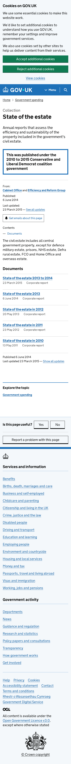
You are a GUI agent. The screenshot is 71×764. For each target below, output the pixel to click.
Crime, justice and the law (22, 515)
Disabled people (15, 522)
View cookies (35, 78)
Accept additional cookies (35, 59)
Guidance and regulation (21, 626)
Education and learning (20, 537)
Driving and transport (18, 530)
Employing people (16, 544)
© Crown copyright (35, 754)
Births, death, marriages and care (27, 486)
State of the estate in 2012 (23, 309)
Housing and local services (22, 559)
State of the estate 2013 (21, 294)
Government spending (29, 100)
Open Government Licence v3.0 (26, 720)
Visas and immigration (19, 581)
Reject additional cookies (35, 69)
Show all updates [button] (53, 361)
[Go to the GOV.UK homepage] (17, 90)
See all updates (35, 209)
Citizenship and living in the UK (25, 508)
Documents (14, 233)
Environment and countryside (24, 551)
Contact (47, 685)
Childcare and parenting (21, 501)
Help (6, 680)
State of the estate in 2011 (23, 325)
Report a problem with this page (35, 440)
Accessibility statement (20, 685)
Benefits (9, 479)
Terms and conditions (18, 691)
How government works (20, 655)
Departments (13, 612)
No (60, 425)
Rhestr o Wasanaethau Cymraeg (26, 696)
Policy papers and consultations (26, 641)
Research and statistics (20, 633)
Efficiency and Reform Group (46, 190)
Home (6, 100)
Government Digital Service (23, 702)
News (7, 619)
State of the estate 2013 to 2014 (27, 278)
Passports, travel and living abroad (28, 573)
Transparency (13, 648)
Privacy (18, 680)
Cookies (34, 680)
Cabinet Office (12, 190)
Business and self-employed (23, 493)
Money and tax (14, 566)
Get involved (12, 663)
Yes (43, 425)
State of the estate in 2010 (23, 341)
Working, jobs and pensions (23, 588)
